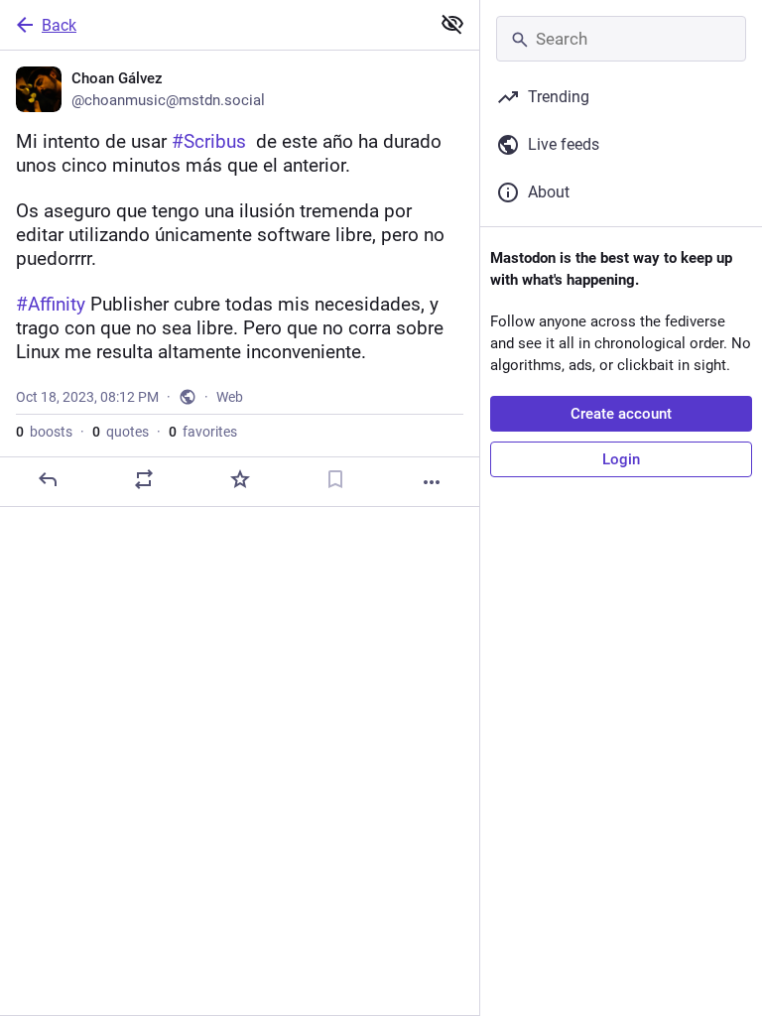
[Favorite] (240, 479)
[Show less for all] (452, 24)
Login (621, 459)
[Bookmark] (335, 479)
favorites (203, 432)
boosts (44, 432)
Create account (621, 414)
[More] (432, 482)
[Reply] (48, 479)
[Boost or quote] (144, 479)
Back (59, 25)
